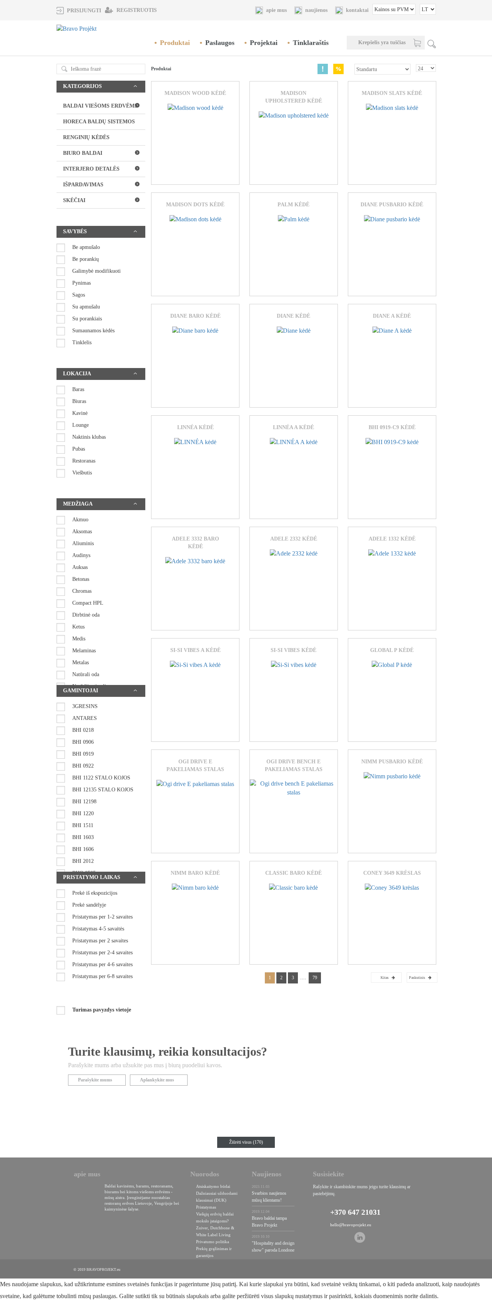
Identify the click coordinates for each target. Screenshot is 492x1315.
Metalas (80, 662)
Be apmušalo (86, 247)
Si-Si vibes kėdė (293, 650)
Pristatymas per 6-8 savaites (102, 976)
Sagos (78, 295)
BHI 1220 (83, 813)
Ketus (78, 627)
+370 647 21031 (355, 1212)
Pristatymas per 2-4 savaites (102, 952)
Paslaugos (219, 42)
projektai (264, 42)
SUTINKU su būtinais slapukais (116, 1310)
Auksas (80, 567)
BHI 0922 (83, 766)
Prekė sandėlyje (89, 905)
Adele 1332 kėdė (392, 539)
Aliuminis (83, 543)
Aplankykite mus (157, 1080)
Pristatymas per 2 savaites (100, 941)
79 (314, 977)
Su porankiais (87, 319)
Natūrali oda (85, 674)
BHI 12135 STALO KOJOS (102, 790)
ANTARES (84, 718)
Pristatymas (206, 1207)
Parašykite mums (95, 1080)
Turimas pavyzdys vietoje (101, 1010)
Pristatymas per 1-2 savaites (102, 917)
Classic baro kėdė (293, 873)
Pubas (78, 449)
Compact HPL (87, 603)
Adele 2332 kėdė (293, 539)
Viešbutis (82, 473)
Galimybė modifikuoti (96, 271)
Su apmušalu (86, 307)
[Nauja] (322, 69)
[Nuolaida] (338, 69)
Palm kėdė (293, 204)
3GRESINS (85, 706)
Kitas (385, 977)
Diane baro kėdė (195, 316)
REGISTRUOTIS (136, 10)
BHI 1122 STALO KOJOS (101, 778)
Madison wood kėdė (195, 93)
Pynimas (81, 283)
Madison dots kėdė (195, 204)
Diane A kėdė (392, 316)
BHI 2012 (83, 861)
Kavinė (80, 413)
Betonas (80, 579)
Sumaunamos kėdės (93, 330)
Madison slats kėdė (392, 93)
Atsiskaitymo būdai (213, 1186)
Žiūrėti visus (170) (246, 1142)
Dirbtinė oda (86, 615)
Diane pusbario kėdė (392, 204)
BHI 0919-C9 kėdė (392, 427)
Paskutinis (417, 977)
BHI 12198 (84, 801)
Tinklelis (81, 342)
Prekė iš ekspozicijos (94, 893)
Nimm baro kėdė (195, 873)
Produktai (161, 68)
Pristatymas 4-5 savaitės (98, 929)
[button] (79, 10)
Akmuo (80, 519)
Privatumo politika (212, 1241)
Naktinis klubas (89, 437)
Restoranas (83, 461)
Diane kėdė (293, 316)
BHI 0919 (83, 754)
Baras (78, 389)
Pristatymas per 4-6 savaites (102, 964)
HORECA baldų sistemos (99, 121)
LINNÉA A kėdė (293, 427)
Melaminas (84, 650)
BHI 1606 (83, 849)
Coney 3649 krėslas (392, 873)
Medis (78, 639)
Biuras (79, 401)
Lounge (80, 425)
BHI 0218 (83, 730)
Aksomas (82, 531)
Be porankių (85, 259)
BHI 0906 (83, 742)
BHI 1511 (82, 825)
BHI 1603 (83, 837)
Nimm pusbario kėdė (392, 761)
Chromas (81, 591)
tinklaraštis (311, 42)
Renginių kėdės (86, 137)
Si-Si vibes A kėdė (195, 650)
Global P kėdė (392, 650)
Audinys (81, 555)
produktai (175, 42)
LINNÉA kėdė (195, 427)
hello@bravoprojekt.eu (350, 1224)
